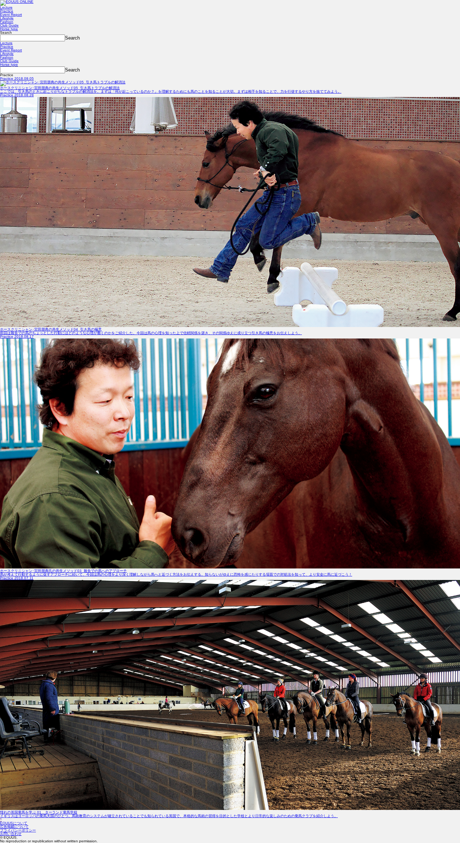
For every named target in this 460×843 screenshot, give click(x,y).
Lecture (6, 7)
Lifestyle (7, 18)
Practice (6, 11)
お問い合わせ (11, 834)
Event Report (11, 15)
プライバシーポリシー (18, 830)
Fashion (6, 22)
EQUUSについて (13, 823)
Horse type (9, 29)
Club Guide (9, 25)
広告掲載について (14, 827)
